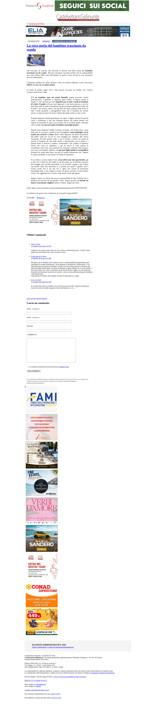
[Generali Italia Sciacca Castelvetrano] (43, 225)
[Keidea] (42, 634)
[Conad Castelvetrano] (42, 607)
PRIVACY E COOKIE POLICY (36, 680)
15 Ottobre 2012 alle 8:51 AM (41, 282)
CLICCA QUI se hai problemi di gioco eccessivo (69, 677)
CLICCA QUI (55, 694)
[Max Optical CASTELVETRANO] (42, 496)
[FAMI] (42, 412)
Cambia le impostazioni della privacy (37, 690)
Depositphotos (41, 684)
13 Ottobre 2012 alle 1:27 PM (41, 246)
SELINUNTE (33, 25)
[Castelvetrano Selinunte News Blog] (78, 20)
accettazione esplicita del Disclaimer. (102, 673)
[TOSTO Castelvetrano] (42, 468)
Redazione (46, 41)
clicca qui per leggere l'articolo (37, 298)
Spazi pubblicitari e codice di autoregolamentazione (53, 647)
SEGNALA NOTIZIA (36, 24)
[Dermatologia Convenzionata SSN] (42, 440)
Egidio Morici (35, 256)
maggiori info (63, 367)
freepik (38, 686)
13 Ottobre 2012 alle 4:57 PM (41, 258)
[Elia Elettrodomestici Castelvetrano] (78, 36)
